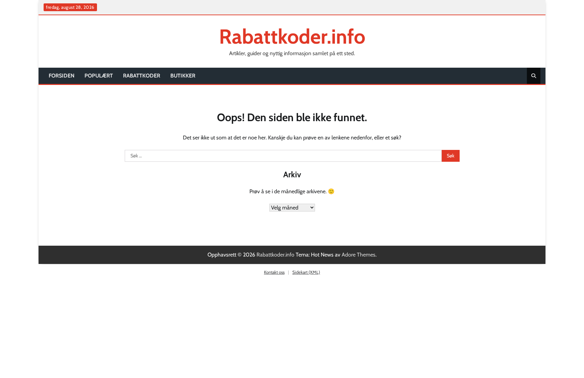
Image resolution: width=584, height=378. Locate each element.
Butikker (182, 75)
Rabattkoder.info (292, 36)
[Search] (534, 76)
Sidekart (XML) (306, 272)
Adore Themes (358, 254)
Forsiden (61, 75)
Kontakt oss (274, 272)
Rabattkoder (141, 75)
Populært (98, 75)
